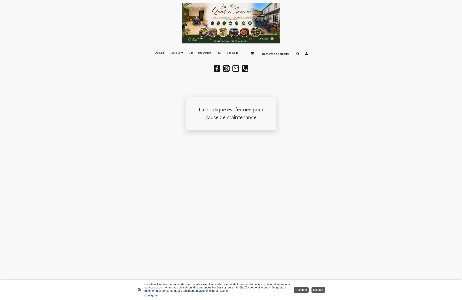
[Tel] (245, 68)
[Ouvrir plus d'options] (245, 52)
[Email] (235, 68)
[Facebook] (217, 68)
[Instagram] (226, 68)
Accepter (301, 289)
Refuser (318, 289)
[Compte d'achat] (306, 53)
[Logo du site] (231, 23)
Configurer (151, 295)
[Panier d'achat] (253, 53)
